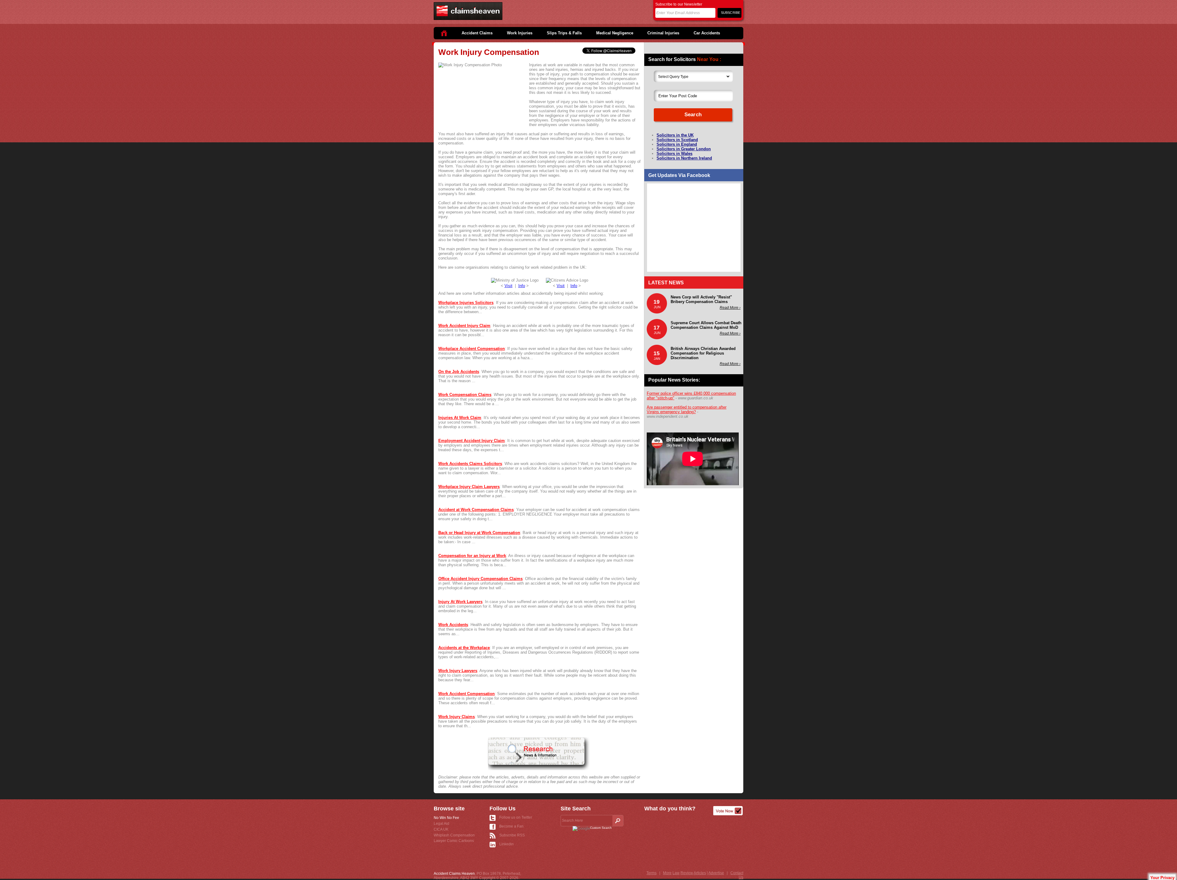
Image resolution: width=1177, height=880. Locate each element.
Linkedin (506, 844)
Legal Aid (441, 823)
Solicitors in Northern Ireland (684, 158)
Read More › (730, 308)
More (667, 873)
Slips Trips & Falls (564, 33)
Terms (651, 873)
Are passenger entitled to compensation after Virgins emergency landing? (686, 409)
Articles (700, 873)
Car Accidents (707, 33)
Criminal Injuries (663, 33)
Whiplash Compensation (454, 835)
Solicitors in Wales (674, 153)
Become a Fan (511, 826)
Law (676, 873)
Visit (508, 285)
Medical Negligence (614, 33)
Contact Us (736, 875)
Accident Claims (477, 33)
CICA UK (441, 829)
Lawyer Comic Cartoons (454, 841)
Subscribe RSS (512, 835)
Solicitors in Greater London (684, 149)
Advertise (716, 873)
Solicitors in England (677, 144)
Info (521, 285)
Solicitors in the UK (675, 135)
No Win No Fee (446, 818)
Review (686, 873)
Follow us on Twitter (515, 817)
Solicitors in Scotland (677, 139)
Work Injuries (519, 33)
